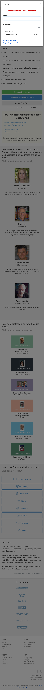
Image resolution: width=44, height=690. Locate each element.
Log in (36, 34)
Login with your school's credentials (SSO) (17, 43)
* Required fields (8, 31)
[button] (39, 27)
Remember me (11, 34)
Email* (5, 15)
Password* (7, 24)
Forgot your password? (10, 40)
